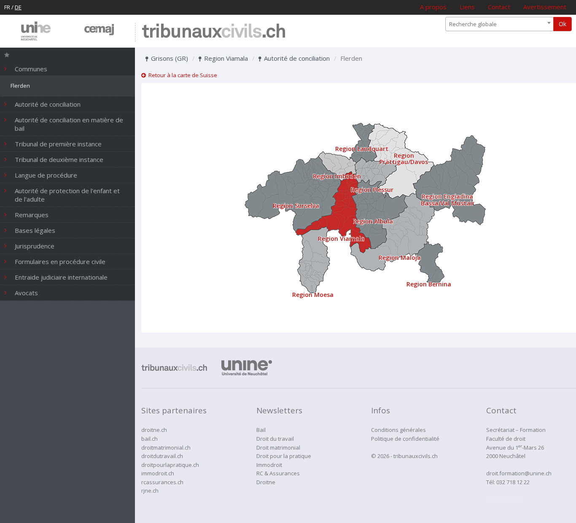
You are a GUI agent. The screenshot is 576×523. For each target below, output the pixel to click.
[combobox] (499, 24)
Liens (467, 7)
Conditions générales (398, 430)
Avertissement (544, 7)
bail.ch (149, 438)
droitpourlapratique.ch (170, 465)
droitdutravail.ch (162, 456)
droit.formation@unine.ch (519, 473)
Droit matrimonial (278, 447)
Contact (499, 7)
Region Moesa (313, 295)
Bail (261, 430)
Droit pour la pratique (283, 456)
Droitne (265, 482)
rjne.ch (150, 490)
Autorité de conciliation (296, 58)
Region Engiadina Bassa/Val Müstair (447, 199)
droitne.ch (154, 430)
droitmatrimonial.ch (166, 447)
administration (504, 499)
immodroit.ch (157, 473)
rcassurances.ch (162, 482)
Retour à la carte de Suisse (181, 75)
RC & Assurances (278, 473)
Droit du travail (275, 438)
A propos (433, 7)
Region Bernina (428, 284)
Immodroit (269, 465)
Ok (562, 24)
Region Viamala (225, 58)
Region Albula (373, 221)
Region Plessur (372, 190)
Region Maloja (400, 257)
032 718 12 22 (513, 482)
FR (7, 7)
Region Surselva (296, 206)
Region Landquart (361, 149)
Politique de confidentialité (405, 438)
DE (18, 7)
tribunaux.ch (213, 32)
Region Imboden (337, 176)
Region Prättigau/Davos (404, 158)
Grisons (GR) (168, 58)
